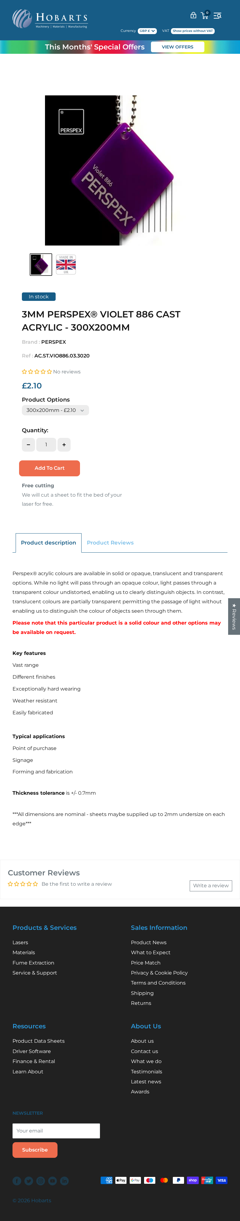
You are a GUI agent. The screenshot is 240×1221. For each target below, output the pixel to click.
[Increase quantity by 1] (64, 445)
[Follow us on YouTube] (52, 1181)
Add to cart (50, 468)
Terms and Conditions (158, 983)
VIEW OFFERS (177, 47)
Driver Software (31, 1051)
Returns (141, 1003)
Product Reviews (110, 543)
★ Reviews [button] (234, 616)
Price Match (146, 963)
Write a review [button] (211, 886)
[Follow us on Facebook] (16, 1181)
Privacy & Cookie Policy (159, 973)
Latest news (146, 1082)
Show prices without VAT (193, 31)
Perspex (53, 342)
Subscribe (35, 1150)
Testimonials (146, 1072)
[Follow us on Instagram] (40, 1181)
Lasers (20, 942)
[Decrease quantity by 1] (28, 445)
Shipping (142, 993)
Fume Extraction (33, 963)
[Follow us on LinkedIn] (64, 1181)
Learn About (27, 1072)
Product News (149, 942)
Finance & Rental (33, 1061)
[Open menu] (217, 15)
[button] (37, 372)
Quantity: (35, 430)
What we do (146, 1061)
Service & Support (34, 973)
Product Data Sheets (38, 1041)
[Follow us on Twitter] (28, 1181)
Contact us (144, 1051)
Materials (23, 952)
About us (142, 1041)
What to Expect (151, 952)
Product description (48, 543)
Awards (140, 1092)
